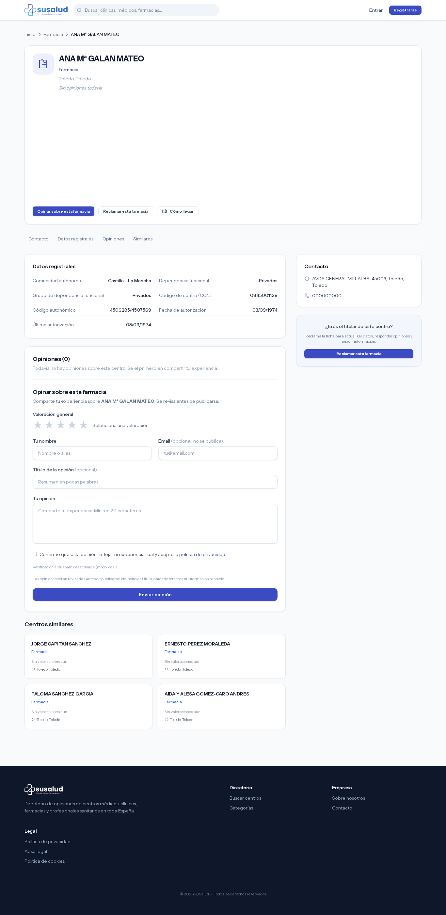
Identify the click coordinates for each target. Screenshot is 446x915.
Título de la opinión (65, 470)
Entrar (376, 10)
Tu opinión (44, 498)
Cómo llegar (182, 211)
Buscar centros (245, 798)
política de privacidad (202, 554)
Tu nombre (44, 441)
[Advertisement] (223, 153)
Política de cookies (44, 861)
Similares (142, 239)
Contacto (38, 239)
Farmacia (53, 34)
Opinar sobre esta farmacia (63, 211)
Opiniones (113, 239)
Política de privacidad (47, 841)
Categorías (241, 808)
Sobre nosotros (348, 798)
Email (190, 441)
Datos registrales (75, 239)
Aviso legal (35, 851)
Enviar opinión (155, 594)
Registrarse (405, 10)
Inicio (30, 34)
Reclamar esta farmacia (125, 211)
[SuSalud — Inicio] (46, 10)
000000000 (327, 296)
